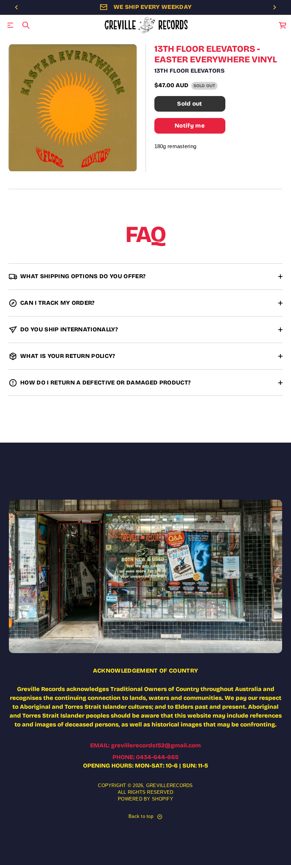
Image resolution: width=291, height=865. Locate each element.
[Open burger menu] (10, 25)
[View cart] (283, 25)
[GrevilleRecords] (147, 25)
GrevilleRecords (169, 785)
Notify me (190, 125)
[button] (26, 25)
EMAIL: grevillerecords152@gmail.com (145, 745)
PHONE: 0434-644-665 (145, 757)
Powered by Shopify (145, 799)
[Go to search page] (26, 25)
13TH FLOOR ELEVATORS (189, 70)
